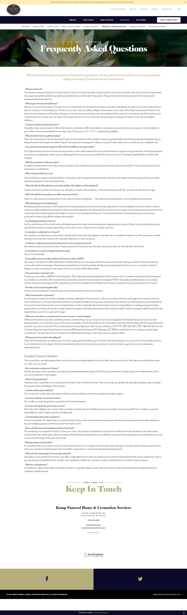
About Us (132, 9)
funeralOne (175, 594)
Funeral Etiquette (91, 26)
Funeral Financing (118, 9)
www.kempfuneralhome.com (93, 528)
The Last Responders (157, 26)
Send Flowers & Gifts (168, 20)
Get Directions (93, 532)
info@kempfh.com (93, 525)
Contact (154, 9)
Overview (25, 26)
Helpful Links (52, 26)
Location (143, 9)
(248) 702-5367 (167, 9)
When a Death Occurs (71, 26)
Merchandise (38, 26)
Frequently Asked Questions (114, 26)
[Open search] (179, 9)
